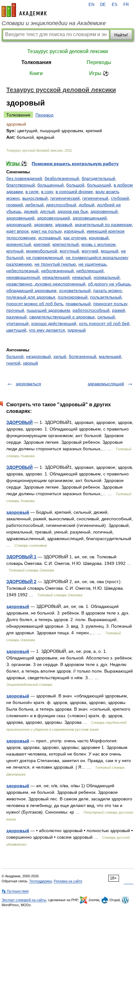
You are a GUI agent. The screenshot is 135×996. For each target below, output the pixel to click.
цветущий (16, 330)
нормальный (107, 277)
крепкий (42, 244)
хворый (30, 362)
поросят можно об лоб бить (34, 303)
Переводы (99, 62)
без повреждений (24, 178)
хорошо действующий (53, 323)
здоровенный (104, 211)
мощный (109, 250)
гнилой (13, 362)
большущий (99, 184)
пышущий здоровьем (48, 310)
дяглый (47, 211)
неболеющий (90, 270)
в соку (47, 191)
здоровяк (43, 224)
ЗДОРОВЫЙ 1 (21, 556)
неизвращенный (23, 277)
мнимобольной (41, 250)
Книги (36, 73)
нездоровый (38, 356)
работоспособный (91, 310)
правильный (78, 303)
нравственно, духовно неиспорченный (45, 283)
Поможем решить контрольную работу (75, 163)
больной (15, 356)
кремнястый (18, 244)
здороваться (28, 383)
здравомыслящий (106, 383)
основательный (75, 290)
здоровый (17, 512)
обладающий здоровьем (31, 290)
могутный (69, 250)
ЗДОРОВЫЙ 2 (21, 581)
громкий (14, 204)
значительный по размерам (103, 224)
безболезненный (62, 178)
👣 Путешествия (15, 891)
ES (114, 5)
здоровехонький (53, 217)
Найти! (121, 34)
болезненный (82, 356)
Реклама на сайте (68, 881)
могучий (90, 250)
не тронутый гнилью (55, 264)
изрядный (74, 231)
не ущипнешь (92, 264)
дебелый (34, 204)
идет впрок (17, 231)
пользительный (106, 297)
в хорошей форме (74, 191)
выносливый (35, 198)
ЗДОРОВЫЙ (19, 422)
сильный (106, 316)
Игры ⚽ (99, 73)
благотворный (20, 184)
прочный (15, 310)
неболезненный (57, 270)
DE (103, 5)
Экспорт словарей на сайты (24, 900)
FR (126, 5)
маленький (110, 356)
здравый (63, 224)
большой (75, 184)
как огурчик (74, 237)
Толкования (36, 62)
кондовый (99, 237)
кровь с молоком (98, 244)
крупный (15, 250)
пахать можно (107, 290)
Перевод (44, 114)
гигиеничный (95, 198)
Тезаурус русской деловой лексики (67, 51)
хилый (59, 356)
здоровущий (18, 224)
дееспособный (61, 204)
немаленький (56, 277)
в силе (32, 191)
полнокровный (73, 297)
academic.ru (24, 10)
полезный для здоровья (30, 297)
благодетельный (98, 178)
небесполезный (22, 270)
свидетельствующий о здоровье (62, 316)
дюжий (31, 211)
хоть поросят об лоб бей (104, 323)
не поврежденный (44, 257)
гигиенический (65, 198)
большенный (50, 184)
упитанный (17, 323)
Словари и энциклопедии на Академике (54, 23)
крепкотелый (65, 244)
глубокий (120, 198)
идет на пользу (46, 231)
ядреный (77, 330)
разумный (16, 316)
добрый (86, 204)
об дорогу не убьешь (109, 283)
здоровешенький (90, 217)
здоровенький (20, 217)
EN (91, 5)
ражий (118, 310)
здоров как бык (72, 211)
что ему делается (47, 330)
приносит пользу (110, 303)
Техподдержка (40, 881)
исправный (49, 237)
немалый (81, 277)
